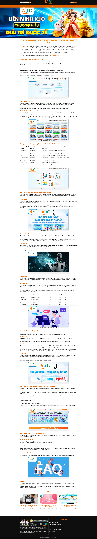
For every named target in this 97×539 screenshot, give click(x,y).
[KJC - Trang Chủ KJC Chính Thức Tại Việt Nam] (48, 2)
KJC (24, 6)
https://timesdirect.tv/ (54, 55)
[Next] (94, 23)
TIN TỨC (72, 6)
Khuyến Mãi (63, 6)
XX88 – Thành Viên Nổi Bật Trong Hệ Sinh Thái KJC (68, 506)
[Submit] (30, 2)
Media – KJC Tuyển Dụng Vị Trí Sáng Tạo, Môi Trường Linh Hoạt (29, 506)
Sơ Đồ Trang (52, 531)
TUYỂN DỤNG (51, 6)
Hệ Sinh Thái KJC (35, 6)
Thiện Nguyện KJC (44, 6)
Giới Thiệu (28, 6)
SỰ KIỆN (68, 6)
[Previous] (3, 23)
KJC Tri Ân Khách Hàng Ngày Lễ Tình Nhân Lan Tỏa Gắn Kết (48, 506)
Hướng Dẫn (57, 6)
